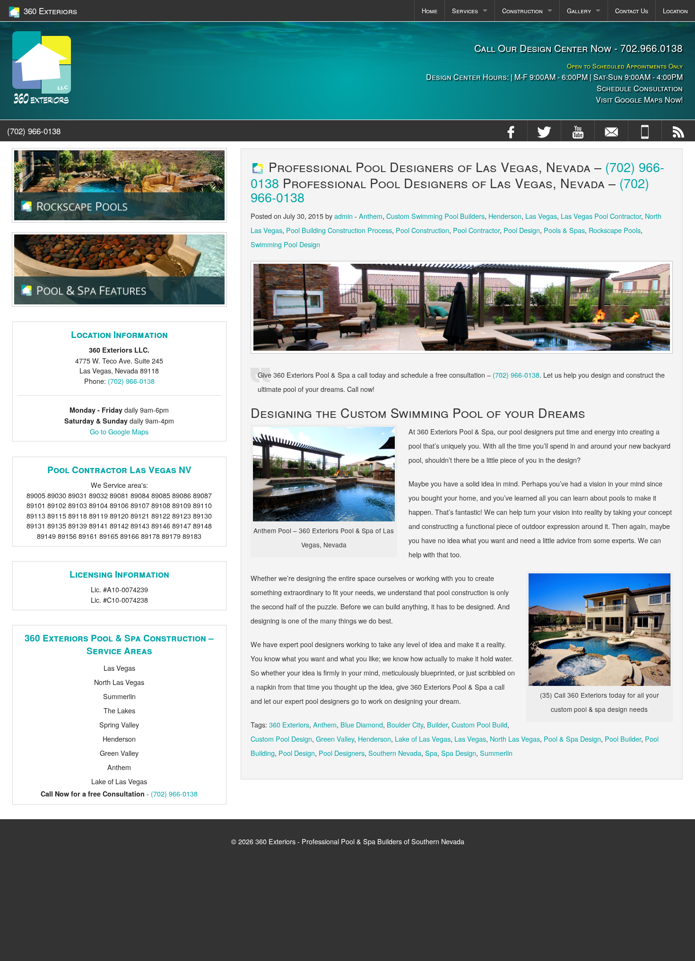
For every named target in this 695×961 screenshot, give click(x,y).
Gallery (579, 10)
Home (429, 10)
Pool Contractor (476, 230)
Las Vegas (541, 216)
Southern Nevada (394, 753)
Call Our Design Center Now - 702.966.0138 (578, 48)
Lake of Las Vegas (423, 739)
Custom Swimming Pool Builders (435, 216)
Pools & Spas (564, 230)
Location (675, 10)
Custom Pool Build (479, 724)
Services (465, 10)
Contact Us (631, 10)
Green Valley (335, 739)
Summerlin (496, 753)
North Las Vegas (515, 739)
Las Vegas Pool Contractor (601, 216)
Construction (522, 10)
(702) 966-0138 (34, 131)
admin (343, 216)
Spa (431, 753)
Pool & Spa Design (572, 739)
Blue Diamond (361, 724)
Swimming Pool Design (285, 244)
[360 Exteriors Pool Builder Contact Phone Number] (644, 130)
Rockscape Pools (615, 230)
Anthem (370, 216)
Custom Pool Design (281, 739)
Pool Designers (342, 753)
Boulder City (405, 724)
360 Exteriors (289, 724)
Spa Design (458, 753)
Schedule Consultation (640, 88)
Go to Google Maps (119, 431)
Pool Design (522, 230)
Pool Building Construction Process (339, 230)
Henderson (504, 216)
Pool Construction (422, 230)
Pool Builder (623, 739)
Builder (437, 724)
